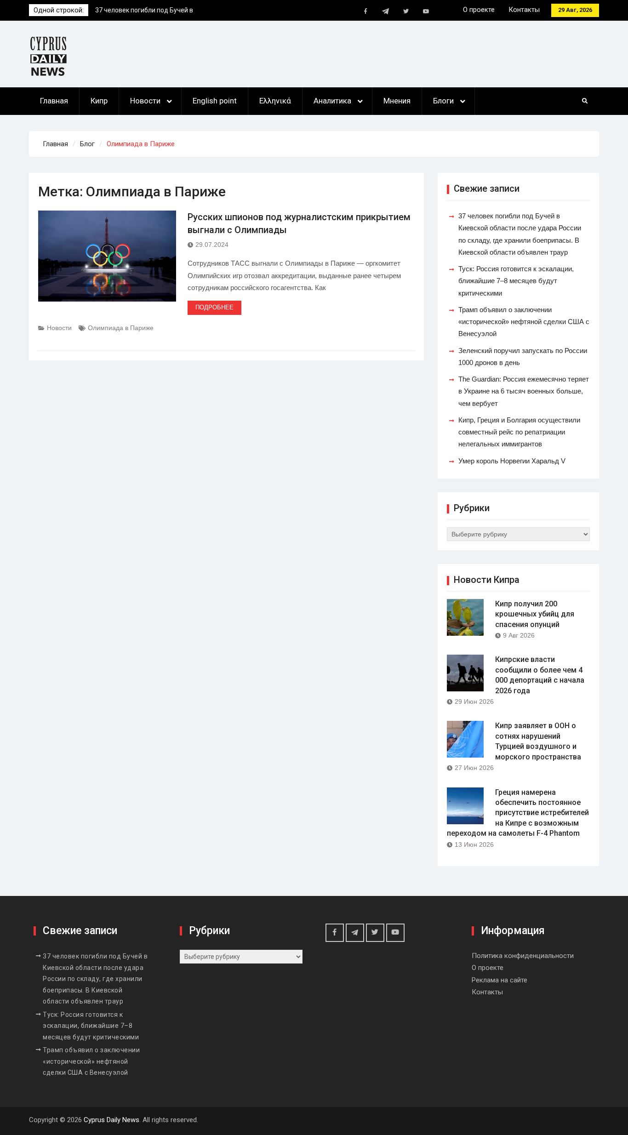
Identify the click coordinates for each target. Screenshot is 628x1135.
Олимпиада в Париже (121, 327)
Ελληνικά (275, 100)
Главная (54, 100)
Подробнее (214, 307)
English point (215, 100)
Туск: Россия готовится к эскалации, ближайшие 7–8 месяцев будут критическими (516, 281)
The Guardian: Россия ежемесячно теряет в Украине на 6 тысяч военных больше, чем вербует (523, 391)
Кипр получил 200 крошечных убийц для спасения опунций (534, 614)
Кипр (99, 100)
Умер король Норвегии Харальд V (511, 461)
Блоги (443, 100)
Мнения (397, 100)
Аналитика (332, 100)
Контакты (524, 10)
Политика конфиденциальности (523, 956)
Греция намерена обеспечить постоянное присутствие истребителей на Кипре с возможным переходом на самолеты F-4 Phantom (518, 813)
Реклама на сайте (499, 980)
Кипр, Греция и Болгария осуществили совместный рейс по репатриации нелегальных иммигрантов (519, 432)
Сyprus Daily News (111, 1120)
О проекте (479, 10)
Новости (145, 100)
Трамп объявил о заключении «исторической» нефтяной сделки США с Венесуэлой (523, 322)
